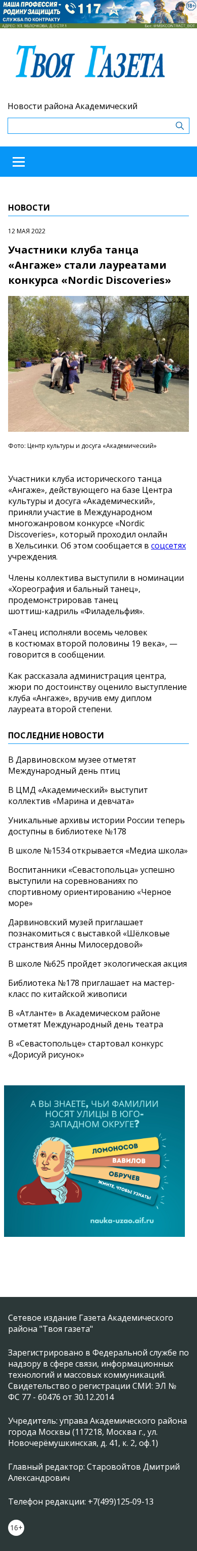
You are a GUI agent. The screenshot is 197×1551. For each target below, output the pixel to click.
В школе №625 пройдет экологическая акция (97, 963)
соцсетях (168, 545)
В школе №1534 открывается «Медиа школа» (98, 850)
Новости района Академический (72, 106)
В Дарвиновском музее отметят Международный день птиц (72, 765)
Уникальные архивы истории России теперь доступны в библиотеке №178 (96, 826)
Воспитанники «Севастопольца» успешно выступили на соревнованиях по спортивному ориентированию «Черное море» (91, 886)
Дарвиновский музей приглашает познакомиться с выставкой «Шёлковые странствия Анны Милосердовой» (89, 933)
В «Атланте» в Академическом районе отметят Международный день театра (85, 1019)
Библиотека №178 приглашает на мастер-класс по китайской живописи (91, 988)
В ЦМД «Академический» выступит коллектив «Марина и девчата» (78, 795)
